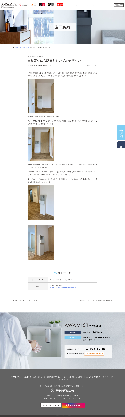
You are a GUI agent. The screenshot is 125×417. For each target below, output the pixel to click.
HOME (67, 5)
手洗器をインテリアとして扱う (26, 300)
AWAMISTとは (74, 5)
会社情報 (111, 5)
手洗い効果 (81, 5)
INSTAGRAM (75, 405)
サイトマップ (63, 379)
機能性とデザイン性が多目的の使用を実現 (95, 300)
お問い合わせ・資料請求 (92, 377)
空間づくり (86, 5)
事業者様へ (97, 5)
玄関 (88, 65)
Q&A (102, 5)
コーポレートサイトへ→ (50, 405)
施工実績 (92, 5)
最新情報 (106, 5)
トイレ (94, 65)
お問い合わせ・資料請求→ (94, 354)
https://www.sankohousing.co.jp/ (63, 287)
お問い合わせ (118, 5)
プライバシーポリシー (109, 377)
